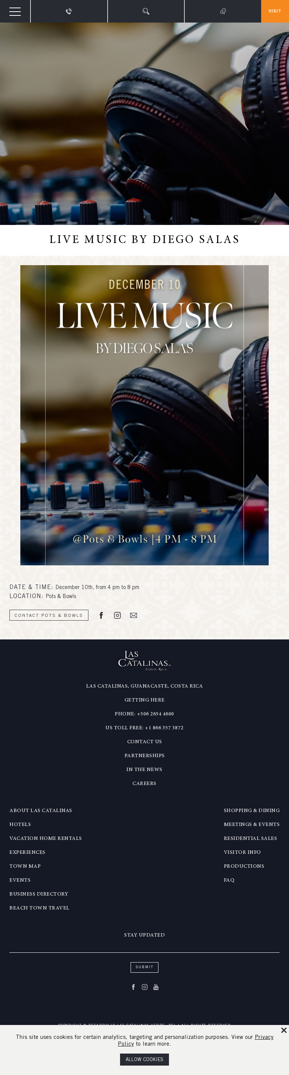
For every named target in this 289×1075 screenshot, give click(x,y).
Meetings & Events (252, 825)
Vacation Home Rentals (45, 838)
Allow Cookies (144, 1060)
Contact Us (144, 742)
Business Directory (38, 894)
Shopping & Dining (252, 811)
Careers (144, 784)
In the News (144, 770)
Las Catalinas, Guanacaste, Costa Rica (144, 686)
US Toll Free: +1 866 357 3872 (144, 728)
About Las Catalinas (40, 811)
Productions (244, 866)
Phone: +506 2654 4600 (144, 714)
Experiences (27, 852)
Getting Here (145, 700)
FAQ (229, 880)
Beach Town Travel (39, 908)
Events (19, 880)
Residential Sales (250, 838)
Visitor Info (242, 852)
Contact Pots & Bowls (49, 615)
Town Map (25, 866)
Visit (275, 11)
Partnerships (145, 756)
